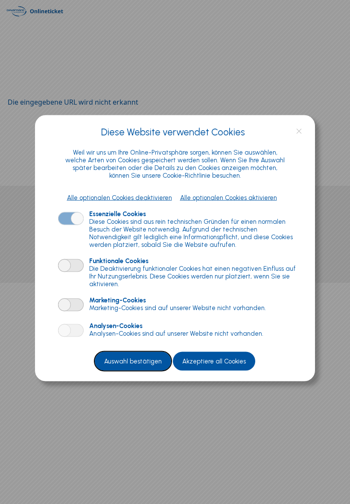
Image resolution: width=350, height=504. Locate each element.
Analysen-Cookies (116, 325)
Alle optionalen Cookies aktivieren (228, 197)
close (299, 131)
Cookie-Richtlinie (186, 175)
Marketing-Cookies (117, 300)
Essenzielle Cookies (117, 213)
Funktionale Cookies (119, 260)
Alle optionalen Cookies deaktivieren (119, 197)
